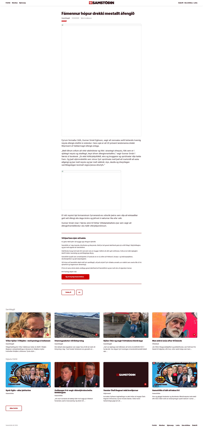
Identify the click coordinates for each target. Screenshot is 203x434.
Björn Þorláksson (86, 18)
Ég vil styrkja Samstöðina (76, 277)
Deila (68, 292)
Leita (195, 3)
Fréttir (8, 3)
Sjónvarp (22, 3)
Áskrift (180, 3)
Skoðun (15, 3)
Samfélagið (66, 18)
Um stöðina (188, 3)
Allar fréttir (14, 408)
